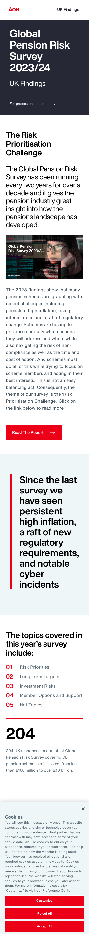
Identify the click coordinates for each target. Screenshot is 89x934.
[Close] (83, 808)
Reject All (44, 913)
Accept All (44, 926)
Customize (44, 900)
